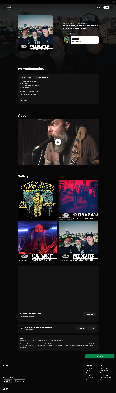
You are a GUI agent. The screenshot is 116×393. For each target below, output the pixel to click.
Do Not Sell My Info (105, 377)
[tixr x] (4, 389)
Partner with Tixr (91, 368)
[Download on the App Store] (8, 381)
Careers (88, 379)
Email (92, 328)
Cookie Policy (104, 368)
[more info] (97, 37)
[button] (113, 2)
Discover (88, 375)
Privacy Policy (104, 373)
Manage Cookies (105, 370)
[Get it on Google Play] (19, 381)
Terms (101, 379)
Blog (87, 373)
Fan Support (89, 377)
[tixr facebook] (10, 389)
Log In (106, 7)
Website (82, 328)
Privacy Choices (104, 375)
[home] (5, 366)
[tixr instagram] (7, 389)
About (88, 370)
